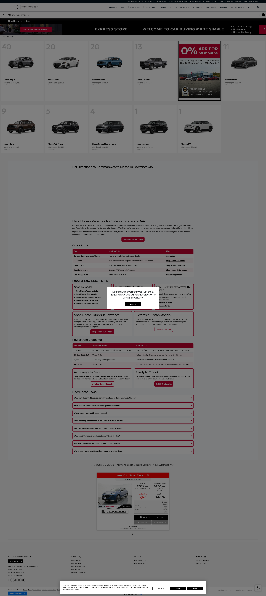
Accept (195, 588)
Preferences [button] (75, 589)
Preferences (160, 588)
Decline (178, 588)
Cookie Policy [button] (119, 587)
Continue (133, 304)
